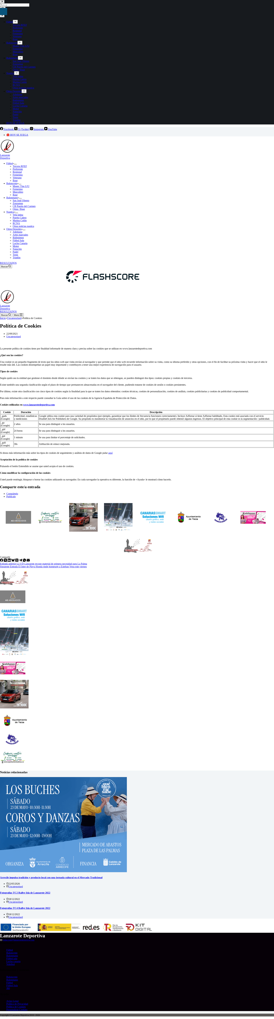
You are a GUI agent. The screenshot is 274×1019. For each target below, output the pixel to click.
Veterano (17, 177)
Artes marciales (20, 234)
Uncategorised (13, 336)
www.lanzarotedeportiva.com (39, 404)
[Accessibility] (3, 11)
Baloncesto (11, 183)
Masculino (18, 192)
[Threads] (17, 561)
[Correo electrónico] (28, 561)
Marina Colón (20, 220)
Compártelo (12, 493)
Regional (17, 172)
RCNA (16, 223)
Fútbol (9, 163)
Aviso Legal (12, 1001)
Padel (15, 252)
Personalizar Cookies (16, 1009)
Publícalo (11, 496)
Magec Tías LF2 (21, 186)
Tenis (15, 254)
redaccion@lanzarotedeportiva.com (18, 940)
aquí (110, 453)
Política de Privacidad (17, 1004)
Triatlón (16, 257)
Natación (17, 249)
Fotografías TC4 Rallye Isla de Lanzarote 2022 (25, 908)
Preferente (18, 169)
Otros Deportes (14, 229)
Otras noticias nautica (23, 226)
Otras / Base (19, 209)
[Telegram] (21, 561)
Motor (16, 246)
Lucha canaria (13, 961)
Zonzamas (18, 203)
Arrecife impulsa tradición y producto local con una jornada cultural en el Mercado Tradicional (51, 877)
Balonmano (12, 197)
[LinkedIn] (9, 561)
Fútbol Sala (18, 240)
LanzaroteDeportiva (5, 156)
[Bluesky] (13, 561)
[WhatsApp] (25, 561)
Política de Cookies (16, 1006)
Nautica (10, 212)
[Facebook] (2, 561)
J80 (8, 988)
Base (15, 180)
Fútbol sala (11, 958)
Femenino (18, 174)
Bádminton (18, 237)
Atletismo (17, 232)
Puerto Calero (19, 217)
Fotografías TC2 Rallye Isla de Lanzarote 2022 (25, 892)
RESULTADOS (8, 263)
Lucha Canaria (20, 243)
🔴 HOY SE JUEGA (17, 134)
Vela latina (18, 214)
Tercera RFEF (20, 166)
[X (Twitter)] (6, 561)
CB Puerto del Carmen (24, 206)
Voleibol (10, 964)
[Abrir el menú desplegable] (15, 164)
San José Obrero (21, 200)
